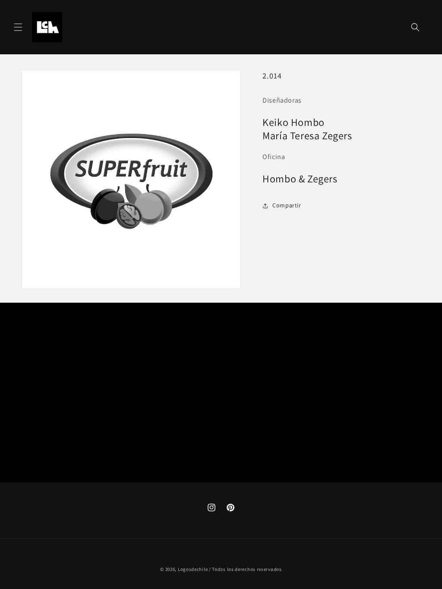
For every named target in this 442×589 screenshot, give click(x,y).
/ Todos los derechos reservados (245, 569)
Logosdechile (193, 569)
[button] (18, 27)
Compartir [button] (286, 205)
